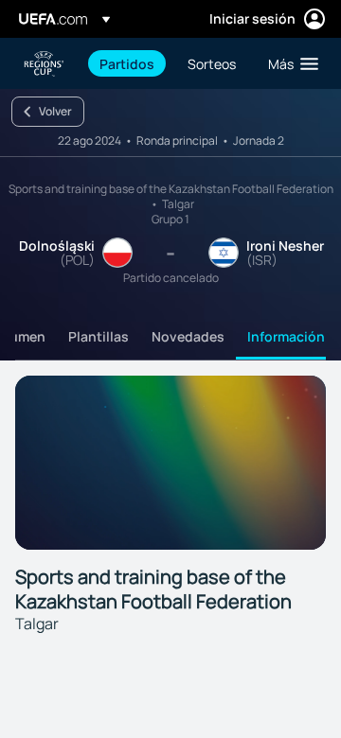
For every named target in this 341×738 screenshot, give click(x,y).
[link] (127, 63)
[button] (289, 63)
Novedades (188, 336)
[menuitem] (127, 63)
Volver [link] (55, 111)
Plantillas (98, 336)
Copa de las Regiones (43, 64)
